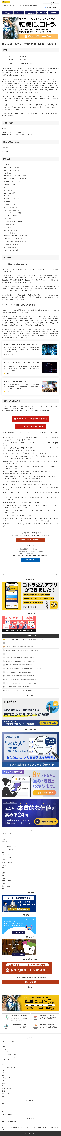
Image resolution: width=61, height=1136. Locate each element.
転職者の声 (41, 1128)
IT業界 (3, 839)
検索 (56, 574)
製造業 (3, 883)
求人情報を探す (23, 1128)
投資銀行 (4, 873)
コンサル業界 (5, 852)
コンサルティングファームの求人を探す (30, 426)
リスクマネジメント (7, 862)
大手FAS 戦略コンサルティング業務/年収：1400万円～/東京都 (21, 503)
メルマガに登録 (31, 982)
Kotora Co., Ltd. (31, 1133)
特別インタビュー (33, 1128)
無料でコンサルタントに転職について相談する (31, 419)
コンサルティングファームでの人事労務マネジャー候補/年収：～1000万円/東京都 (26, 453)
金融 (3, 1104)
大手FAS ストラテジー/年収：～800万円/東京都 (17, 516)
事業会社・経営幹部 (7, 1114)
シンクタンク (5, 854)
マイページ (49, 1128)
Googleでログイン (52, 7)
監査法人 (4, 878)
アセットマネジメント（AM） (9, 847)
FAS (3, 836)
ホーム (5, 1128)
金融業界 (4, 888)
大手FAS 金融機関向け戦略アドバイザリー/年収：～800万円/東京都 (23, 481)
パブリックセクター (7, 857)
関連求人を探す (30, 560)
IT (2, 1109)
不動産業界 (5, 865)
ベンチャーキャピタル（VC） (9, 860)
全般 (3, 867)
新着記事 (4, 875)
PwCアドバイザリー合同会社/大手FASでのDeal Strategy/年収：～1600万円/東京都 (27, 484)
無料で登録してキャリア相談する (30, 540)
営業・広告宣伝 (6, 870)
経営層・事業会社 (6, 881)
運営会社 (56, 1128)
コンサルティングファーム (8, 849)
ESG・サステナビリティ (8, 833)
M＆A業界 (4, 841)
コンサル (4, 1106)
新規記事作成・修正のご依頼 (9, 1122)
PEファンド (5, 844)
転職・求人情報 (6, 886)
